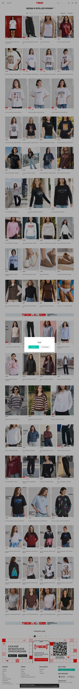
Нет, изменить (45, 347)
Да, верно (33, 347)
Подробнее (55, 686)
